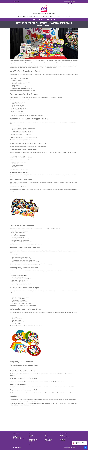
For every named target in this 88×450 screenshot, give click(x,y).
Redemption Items (32, 440)
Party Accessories (32, 16)
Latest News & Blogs (48, 439)
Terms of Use (62, 440)
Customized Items (60, 16)
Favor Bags (31, 441)
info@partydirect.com (20, 438)
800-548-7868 (16, 1)
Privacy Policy (62, 439)
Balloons (39, 16)
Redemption (52, 16)
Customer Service (63, 433)
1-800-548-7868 (18, 437)
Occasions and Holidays (33, 439)
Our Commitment (48, 437)
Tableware (25, 16)
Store (46, 433)
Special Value (68, 16)
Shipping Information (64, 436)
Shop (30, 433)
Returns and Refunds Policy (65, 437)
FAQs (46, 436)
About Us (46, 435)
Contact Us (62, 435)
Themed (19, 16)
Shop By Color (45, 16)
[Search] (74, 4)
